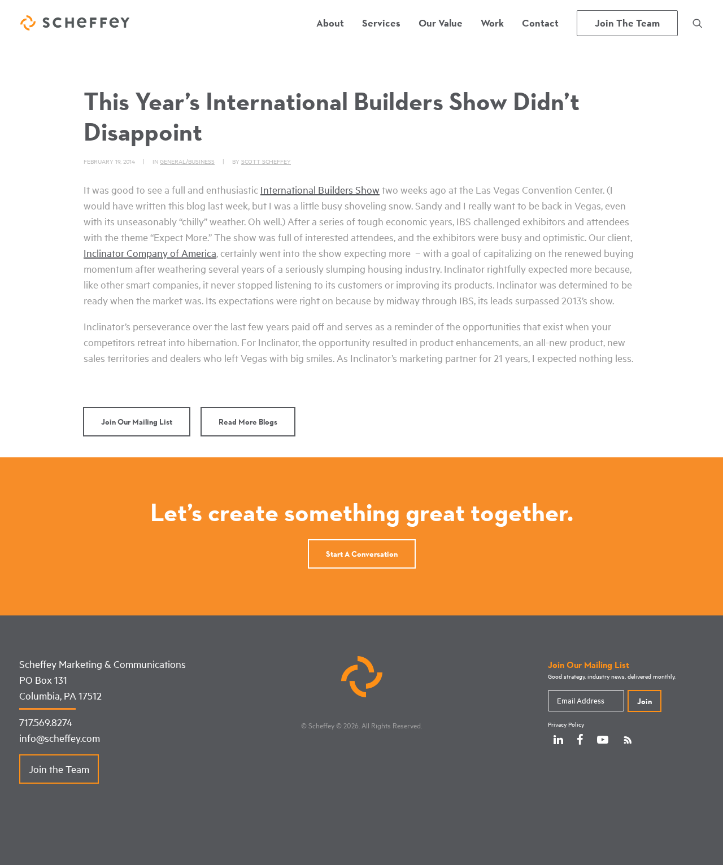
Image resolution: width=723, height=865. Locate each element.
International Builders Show (320, 190)
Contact (540, 22)
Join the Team (59, 769)
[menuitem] (330, 23)
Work (492, 22)
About (330, 22)
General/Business (187, 161)
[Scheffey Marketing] (74, 22)
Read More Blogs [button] (248, 422)
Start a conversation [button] (362, 554)
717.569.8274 (45, 722)
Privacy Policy (566, 724)
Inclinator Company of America (150, 253)
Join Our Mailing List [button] (136, 422)
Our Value (441, 22)
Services (381, 22)
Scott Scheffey (266, 161)
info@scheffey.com (59, 738)
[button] (697, 23)
